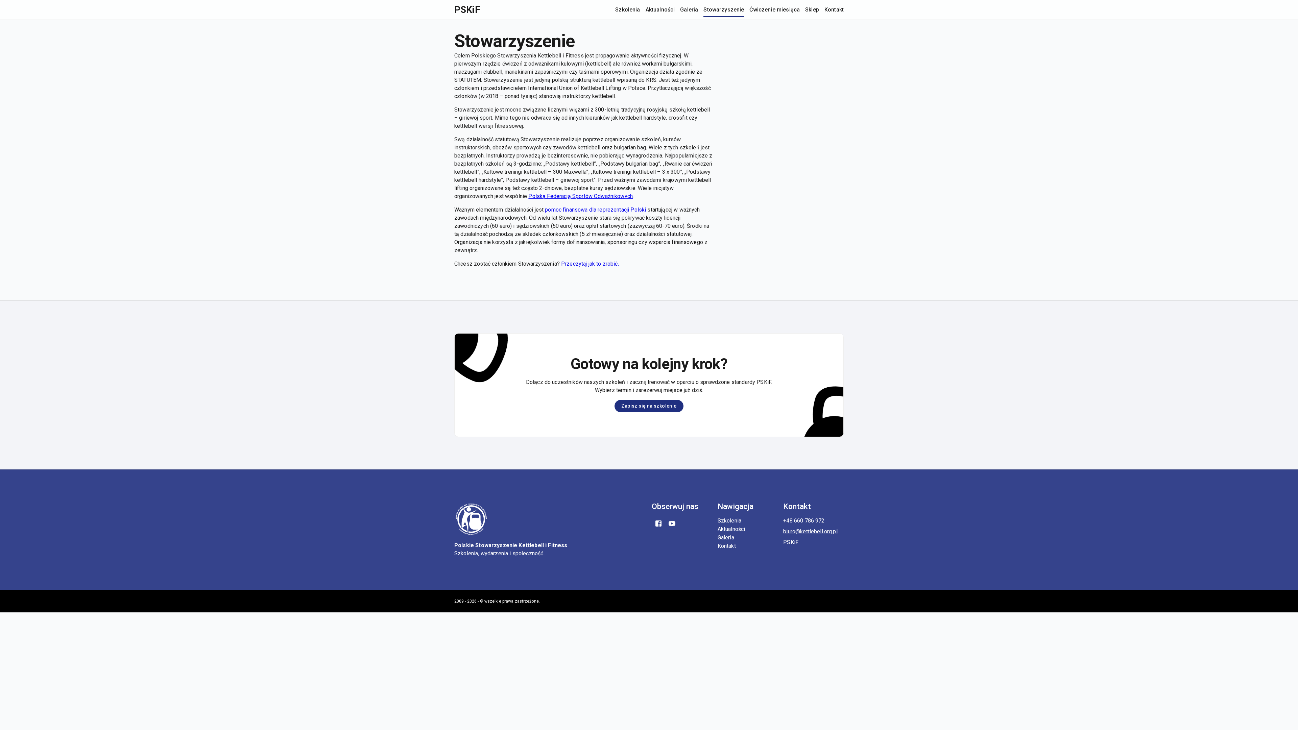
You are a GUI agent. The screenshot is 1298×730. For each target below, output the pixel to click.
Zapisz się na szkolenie (648, 406)
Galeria (689, 9)
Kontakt (834, 9)
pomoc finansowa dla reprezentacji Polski (595, 209)
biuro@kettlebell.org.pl (810, 531)
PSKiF (467, 9)
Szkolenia (627, 9)
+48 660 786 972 (803, 520)
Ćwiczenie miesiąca (774, 9)
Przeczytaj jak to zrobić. (590, 264)
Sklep (812, 9)
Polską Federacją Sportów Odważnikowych (580, 196)
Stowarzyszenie (723, 9)
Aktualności (660, 9)
